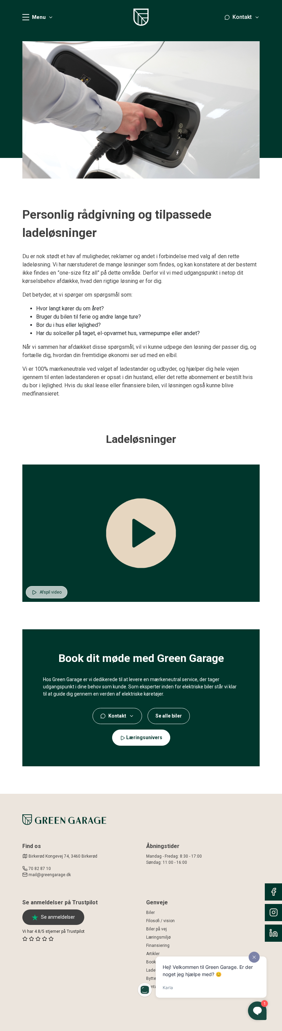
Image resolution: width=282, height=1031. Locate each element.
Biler (150, 912)
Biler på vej (156, 929)
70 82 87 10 (40, 868)
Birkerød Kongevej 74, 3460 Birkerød (62, 856)
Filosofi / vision (160, 920)
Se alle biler (168, 716)
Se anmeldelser (58, 917)
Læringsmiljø (158, 937)
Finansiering (158, 945)
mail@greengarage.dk (50, 874)
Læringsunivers (143, 737)
